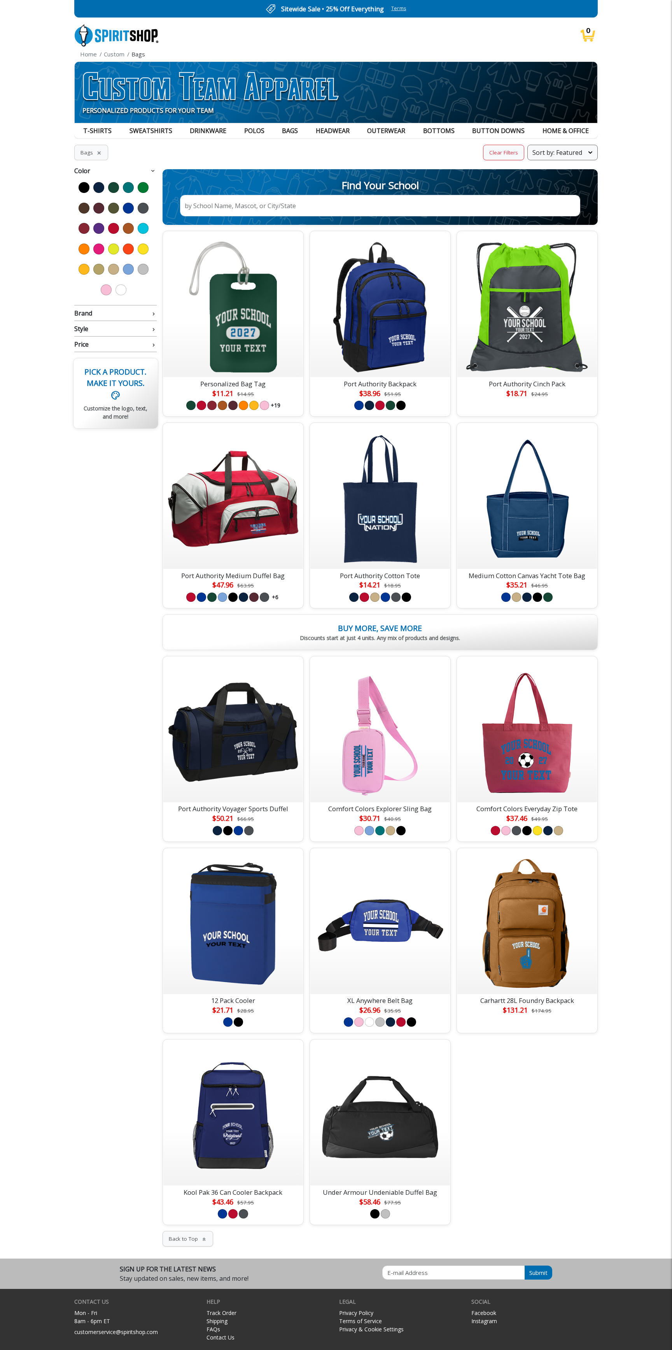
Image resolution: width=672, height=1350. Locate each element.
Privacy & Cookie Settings (371, 1329)
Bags (290, 130)
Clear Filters (503, 152)
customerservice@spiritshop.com (116, 1332)
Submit (538, 1272)
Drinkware (208, 130)
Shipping (217, 1321)
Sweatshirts (151, 130)
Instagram (484, 1321)
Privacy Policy (356, 1313)
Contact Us (220, 1337)
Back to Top (188, 1238)
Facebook (483, 1313)
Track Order (221, 1313)
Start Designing (233, 362)
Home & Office (565, 130)
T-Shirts (97, 130)
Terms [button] (398, 8)
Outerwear (386, 130)
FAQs (213, 1329)
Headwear (333, 130)
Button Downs (498, 130)
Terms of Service (360, 1321)
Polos (254, 130)
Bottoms (439, 130)
